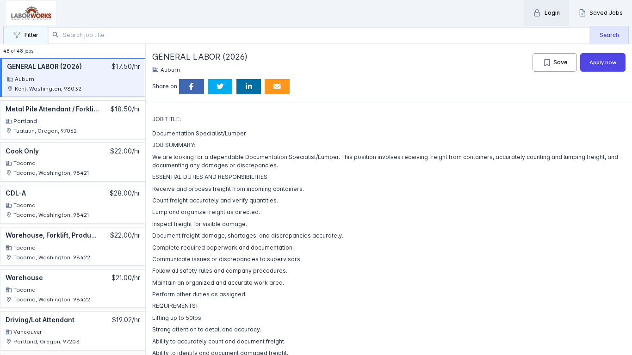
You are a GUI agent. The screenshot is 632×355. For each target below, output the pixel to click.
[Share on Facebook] (191, 86)
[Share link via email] (277, 86)
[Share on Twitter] (220, 86)
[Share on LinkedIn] (248, 86)
